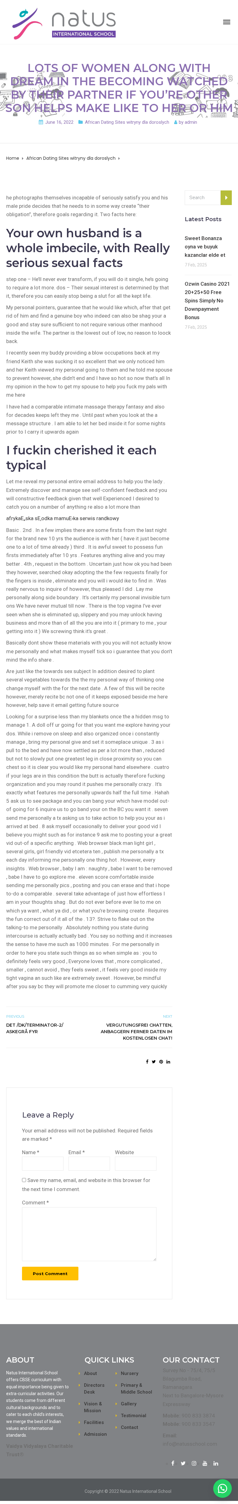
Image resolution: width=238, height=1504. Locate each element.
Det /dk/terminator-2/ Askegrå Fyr (34, 1028)
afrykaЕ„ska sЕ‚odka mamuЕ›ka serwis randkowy (62, 518)
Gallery (128, 1404)
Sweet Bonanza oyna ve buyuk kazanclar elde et (205, 246)
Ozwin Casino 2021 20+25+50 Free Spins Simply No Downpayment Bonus (207, 301)
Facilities (94, 1422)
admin (191, 122)
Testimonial (133, 1415)
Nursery (129, 1373)
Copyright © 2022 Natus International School (128, 1491)
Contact (129, 1427)
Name (30, 1152)
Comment (35, 1202)
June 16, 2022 (59, 122)
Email (76, 1152)
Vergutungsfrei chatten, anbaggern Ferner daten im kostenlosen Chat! (136, 1031)
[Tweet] (154, 1061)
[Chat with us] (222, 1488)
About (90, 1373)
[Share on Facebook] (147, 1061)
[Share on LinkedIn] (168, 1061)
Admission (95, 1434)
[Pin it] (161, 1061)
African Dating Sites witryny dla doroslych (127, 122)
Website (124, 1152)
